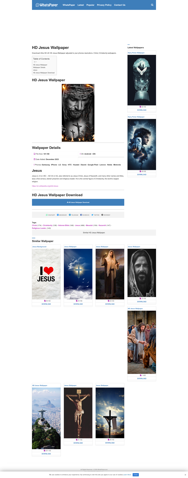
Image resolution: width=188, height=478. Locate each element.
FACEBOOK (85, 215)
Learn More (127, 475)
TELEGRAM (74, 215)
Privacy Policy (104, 4)
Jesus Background (39, 247)
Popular (90, 4)
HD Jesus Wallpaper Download (44, 72)
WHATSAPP (51, 215)
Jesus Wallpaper (70, 247)
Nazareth (103, 225)
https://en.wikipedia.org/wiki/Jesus (45, 186)
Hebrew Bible (64, 225)
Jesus (35, 70)
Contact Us (119, 4)
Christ (34, 225)
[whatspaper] (47, 4)
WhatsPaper (69, 4)
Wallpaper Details (39, 67)
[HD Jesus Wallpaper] (78, 112)
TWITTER (96, 215)
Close (136, 475)
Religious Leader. (39, 228)
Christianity (48, 225)
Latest (81, 4)
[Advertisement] (94, 27)
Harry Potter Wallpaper (136, 53)
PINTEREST (106, 215)
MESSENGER (63, 215)
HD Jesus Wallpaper (40, 65)
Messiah (89, 225)
